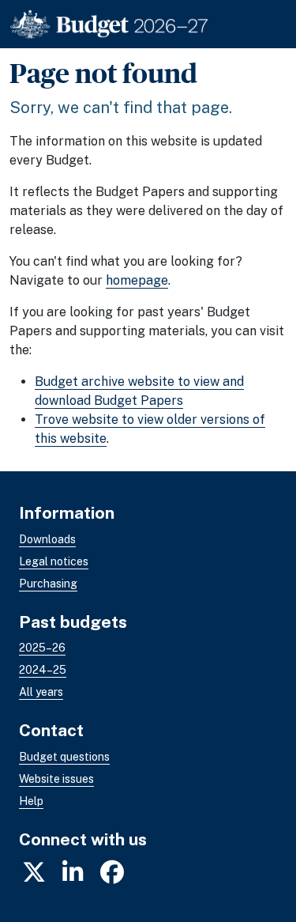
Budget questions (64, 756)
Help (31, 801)
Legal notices (53, 561)
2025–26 (42, 647)
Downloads (47, 539)
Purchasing (48, 583)
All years (41, 692)
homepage (137, 280)
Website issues (56, 779)
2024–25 (42, 669)
